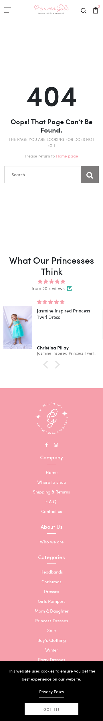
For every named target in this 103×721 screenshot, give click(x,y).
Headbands (51, 572)
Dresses (51, 591)
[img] (51, 281)
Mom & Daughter (52, 611)
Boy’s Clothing (51, 640)
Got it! (51, 709)
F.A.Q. (51, 501)
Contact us (51, 511)
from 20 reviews (48, 288)
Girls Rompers (52, 601)
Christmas (51, 581)
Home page (67, 156)
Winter (51, 650)
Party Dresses (51, 659)
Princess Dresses (51, 620)
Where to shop (51, 482)
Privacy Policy (51, 691)
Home (52, 472)
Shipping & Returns (51, 492)
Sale (51, 630)
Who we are (52, 542)
